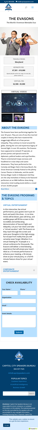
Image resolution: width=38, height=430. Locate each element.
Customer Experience (19, 381)
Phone (23, 289)
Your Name (7, 289)
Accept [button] (6, 425)
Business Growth (19, 387)
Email (4, 305)
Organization (6, 297)
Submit (19, 332)
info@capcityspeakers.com (19, 373)
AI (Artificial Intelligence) (19, 384)
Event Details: (7, 313)
